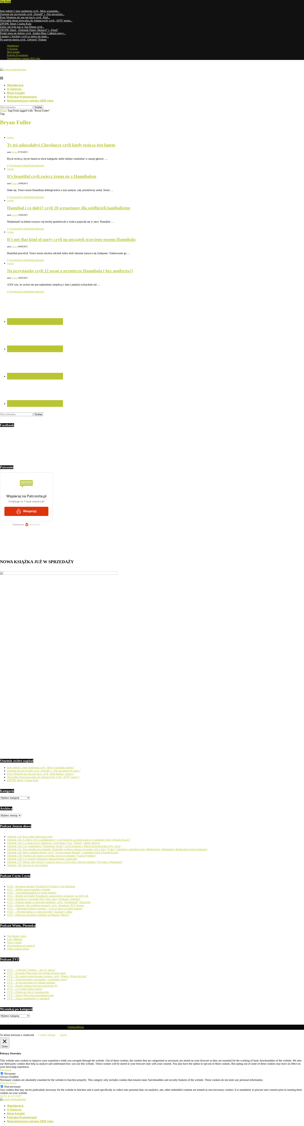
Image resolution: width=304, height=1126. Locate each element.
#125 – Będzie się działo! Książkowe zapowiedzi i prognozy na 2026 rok (47, 895)
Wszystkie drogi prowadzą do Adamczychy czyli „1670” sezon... (36, 20)
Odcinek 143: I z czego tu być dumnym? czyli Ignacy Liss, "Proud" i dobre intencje (53, 843)
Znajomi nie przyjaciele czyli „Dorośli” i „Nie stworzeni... (32, 14)
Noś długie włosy (17, 936)
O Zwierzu (12, 49)
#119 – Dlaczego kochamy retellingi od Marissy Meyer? (38, 914)
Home (3, 110)
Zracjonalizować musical (21, 945)
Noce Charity (14, 942)
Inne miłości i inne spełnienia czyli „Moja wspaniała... (30, 11)
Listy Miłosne (14, 939)
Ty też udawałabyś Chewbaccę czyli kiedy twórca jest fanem (61, 145)
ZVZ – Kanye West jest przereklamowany (30, 995)
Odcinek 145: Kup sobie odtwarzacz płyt (30, 836)
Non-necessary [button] (8, 1083)
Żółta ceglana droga (18, 948)
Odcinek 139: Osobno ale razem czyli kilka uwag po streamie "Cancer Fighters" (51, 855)
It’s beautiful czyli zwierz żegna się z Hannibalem (51, 176)
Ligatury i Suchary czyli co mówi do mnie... (24, 36)
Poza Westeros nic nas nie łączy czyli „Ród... (25, 17)
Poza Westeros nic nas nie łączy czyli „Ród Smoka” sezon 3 (40, 773)
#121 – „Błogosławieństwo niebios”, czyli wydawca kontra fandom (44, 908)
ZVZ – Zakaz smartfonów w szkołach (28, 998)
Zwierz (15, 152)
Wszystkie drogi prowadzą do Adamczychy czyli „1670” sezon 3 (43, 777)
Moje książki (13, 52)
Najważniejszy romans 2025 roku (23, 58)
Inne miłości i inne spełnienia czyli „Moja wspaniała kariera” (40, 767)
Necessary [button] (5, 1070)
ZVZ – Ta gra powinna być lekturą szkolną (31, 982)
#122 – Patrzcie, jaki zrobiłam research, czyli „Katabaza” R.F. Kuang (45, 905)
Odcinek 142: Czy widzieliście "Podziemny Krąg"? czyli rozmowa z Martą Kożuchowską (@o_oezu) (64, 846)
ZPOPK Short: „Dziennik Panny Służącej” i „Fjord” (29, 30)
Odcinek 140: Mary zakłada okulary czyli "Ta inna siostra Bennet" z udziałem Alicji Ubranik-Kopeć (62, 852)
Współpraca (13, 45)
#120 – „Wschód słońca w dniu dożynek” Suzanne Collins (39, 911)
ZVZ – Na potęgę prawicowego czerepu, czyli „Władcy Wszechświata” (47, 976)
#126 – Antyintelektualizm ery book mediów (32, 892)
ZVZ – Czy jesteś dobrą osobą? (24, 988)
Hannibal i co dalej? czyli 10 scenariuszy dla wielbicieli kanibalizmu (68, 208)
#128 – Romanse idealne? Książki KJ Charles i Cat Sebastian (41, 886)
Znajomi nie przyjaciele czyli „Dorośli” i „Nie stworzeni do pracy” (44, 770)
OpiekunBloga (76, 1027)
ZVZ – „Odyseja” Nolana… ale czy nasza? (31, 969)
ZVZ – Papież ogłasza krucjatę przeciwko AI (32, 985)
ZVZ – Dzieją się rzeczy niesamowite (28, 992)
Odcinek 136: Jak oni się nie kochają (27, 865)
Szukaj (38, 107)
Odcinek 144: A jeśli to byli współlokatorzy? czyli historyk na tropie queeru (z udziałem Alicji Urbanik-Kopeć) (68, 839)
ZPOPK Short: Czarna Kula (15, 23)
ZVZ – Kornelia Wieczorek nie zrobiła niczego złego (36, 973)
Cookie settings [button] (46, 1034)
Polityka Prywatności (17, 55)
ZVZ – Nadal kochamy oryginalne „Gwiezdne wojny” (37, 979)
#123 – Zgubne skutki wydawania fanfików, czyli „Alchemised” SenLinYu (49, 902)
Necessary (10, 1073)
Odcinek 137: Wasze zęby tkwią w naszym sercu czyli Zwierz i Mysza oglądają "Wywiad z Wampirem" (65, 862)
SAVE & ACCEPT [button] (11, 1096)
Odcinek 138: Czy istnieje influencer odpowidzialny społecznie (42, 858)
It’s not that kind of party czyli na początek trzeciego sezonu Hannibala (71, 239)
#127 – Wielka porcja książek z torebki (28, 889)
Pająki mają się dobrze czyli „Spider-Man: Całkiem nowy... (33, 33)
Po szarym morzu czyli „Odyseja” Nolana (23, 39)
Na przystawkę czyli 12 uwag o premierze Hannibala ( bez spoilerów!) (70, 270)
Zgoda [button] (63, 1034)
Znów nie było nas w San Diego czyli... (22, 26)
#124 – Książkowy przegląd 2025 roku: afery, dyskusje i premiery (43, 899)
